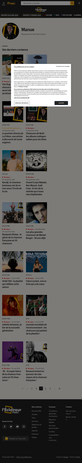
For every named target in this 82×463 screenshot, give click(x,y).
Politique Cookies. (23, 86)
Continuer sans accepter (63, 66)
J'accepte (61, 103)
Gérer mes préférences (22, 103)
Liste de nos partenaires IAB (21, 97)
